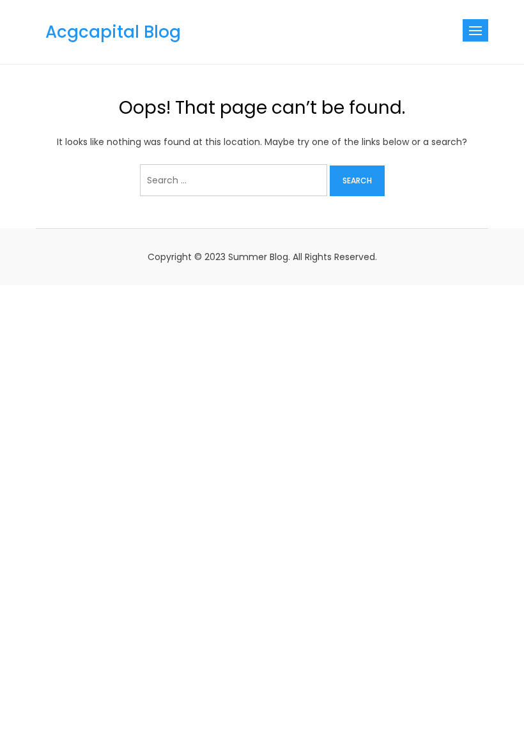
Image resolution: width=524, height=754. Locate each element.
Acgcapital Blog (113, 31)
